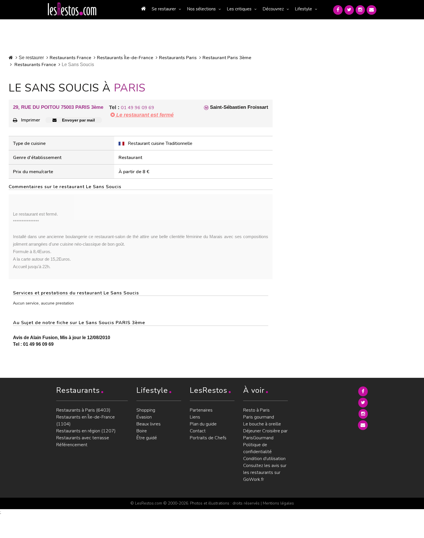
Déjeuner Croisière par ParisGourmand (265, 434)
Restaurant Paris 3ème (226, 58)
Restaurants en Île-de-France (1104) (85, 420)
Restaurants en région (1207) (86, 431)
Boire (141, 431)
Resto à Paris (256, 410)
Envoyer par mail (78, 120)
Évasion (144, 417)
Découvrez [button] (273, 9)
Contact (198, 431)
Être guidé (146, 438)
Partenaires (201, 410)
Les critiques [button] (239, 9)
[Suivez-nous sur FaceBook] (338, 10)
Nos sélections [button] (201, 9)
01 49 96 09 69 (137, 107)
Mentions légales (278, 503)
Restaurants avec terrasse (82, 438)
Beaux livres (148, 424)
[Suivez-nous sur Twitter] (349, 10)
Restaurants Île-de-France (125, 58)
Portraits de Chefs (208, 438)
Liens (195, 417)
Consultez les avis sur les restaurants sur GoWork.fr (264, 472)
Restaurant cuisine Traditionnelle (160, 143)
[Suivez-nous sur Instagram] (360, 10)
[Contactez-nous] (371, 10)
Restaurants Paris (178, 58)
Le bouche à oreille (262, 424)
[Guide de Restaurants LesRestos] (72, 9)
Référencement (71, 445)
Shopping (145, 410)
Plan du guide (203, 424)
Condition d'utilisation (264, 458)
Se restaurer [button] (164, 9)
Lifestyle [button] (303, 9)
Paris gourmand (258, 417)
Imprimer (30, 120)
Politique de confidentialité (257, 448)
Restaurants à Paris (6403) (83, 410)
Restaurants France (70, 58)
